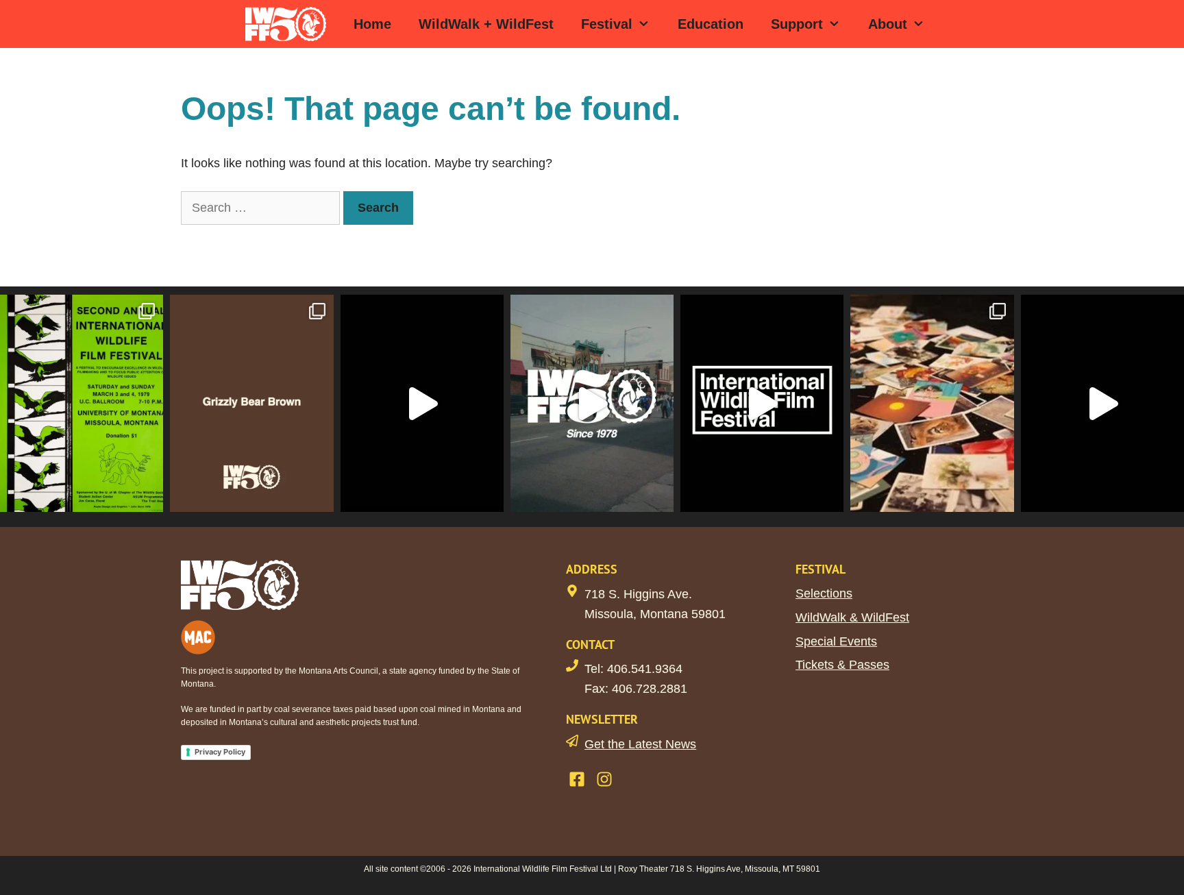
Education (710, 24)
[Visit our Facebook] (577, 779)
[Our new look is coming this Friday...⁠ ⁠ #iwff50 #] (761, 403)
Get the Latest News (640, 744)
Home (372, 24)
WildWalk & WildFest (852, 617)
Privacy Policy (220, 752)
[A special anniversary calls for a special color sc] (251, 403)
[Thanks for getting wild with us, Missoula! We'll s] (1102, 403)
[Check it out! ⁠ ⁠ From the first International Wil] (81, 403)
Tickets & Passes (842, 665)
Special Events (836, 641)
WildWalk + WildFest (486, 24)
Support (797, 24)
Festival (606, 24)
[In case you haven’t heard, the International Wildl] (931, 403)
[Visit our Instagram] (604, 779)
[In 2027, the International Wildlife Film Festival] (422, 403)
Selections (824, 593)
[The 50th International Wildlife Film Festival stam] (592, 403)
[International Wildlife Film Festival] (289, 24)
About (887, 24)
